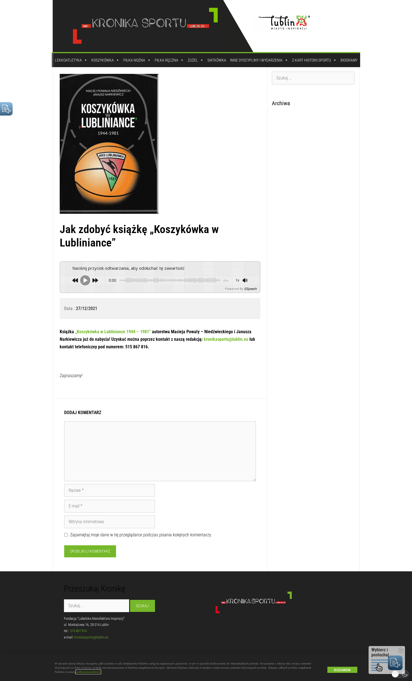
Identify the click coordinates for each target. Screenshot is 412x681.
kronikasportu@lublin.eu (226, 339)
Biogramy (349, 60)
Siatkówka (216, 60)
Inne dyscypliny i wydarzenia (256, 60)
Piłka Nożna (134, 60)
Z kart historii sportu (311, 60)
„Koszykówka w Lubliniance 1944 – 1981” (113, 331)
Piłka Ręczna (166, 60)
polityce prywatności (88, 671)
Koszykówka (102, 60)
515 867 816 (78, 631)
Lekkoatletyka (68, 60)
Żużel (193, 60)
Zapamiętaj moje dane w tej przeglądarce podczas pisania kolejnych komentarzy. (141, 534)
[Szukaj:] (313, 78)
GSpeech (250, 288)
